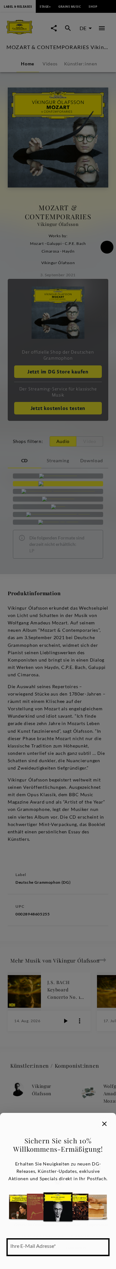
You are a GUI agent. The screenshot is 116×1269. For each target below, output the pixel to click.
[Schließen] (104, 1123)
